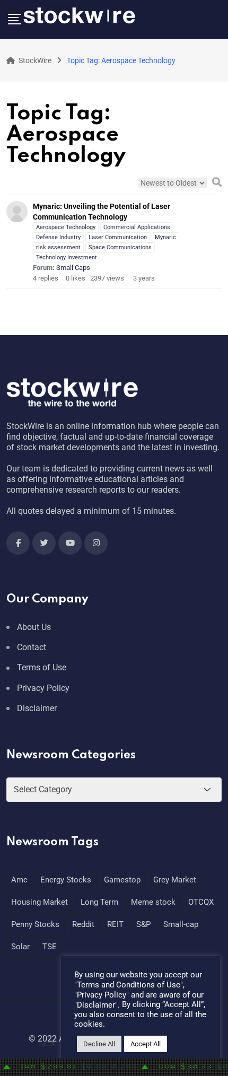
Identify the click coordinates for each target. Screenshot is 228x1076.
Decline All (99, 1044)
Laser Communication (118, 237)
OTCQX (201, 902)
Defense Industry (58, 237)
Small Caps (73, 268)
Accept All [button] (145, 1044)
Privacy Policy (43, 688)
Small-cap (180, 924)
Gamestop (122, 880)
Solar (20, 946)
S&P (143, 924)
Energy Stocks (65, 880)
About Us (34, 627)
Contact (31, 647)
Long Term (99, 902)
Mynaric (165, 237)
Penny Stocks (35, 924)
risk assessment (58, 247)
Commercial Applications (136, 227)
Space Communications (120, 247)
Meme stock (153, 902)
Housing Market (39, 902)
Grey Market (174, 880)
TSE (49, 946)
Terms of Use (41, 667)
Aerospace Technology (65, 227)
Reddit (83, 924)
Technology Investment (66, 257)
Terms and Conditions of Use (128, 985)
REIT (115, 924)
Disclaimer (37, 708)
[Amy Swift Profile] (17, 210)
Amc (19, 880)
